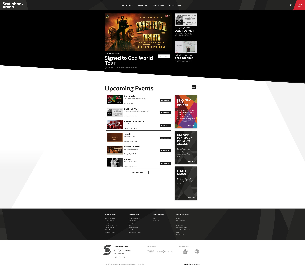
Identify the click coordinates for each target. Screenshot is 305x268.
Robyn (127, 159)
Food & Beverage (133, 227)
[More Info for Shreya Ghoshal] (115, 150)
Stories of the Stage (110, 232)
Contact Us (179, 225)
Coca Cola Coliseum (150, 252)
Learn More (191, 126)
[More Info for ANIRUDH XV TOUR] (115, 124)
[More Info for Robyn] (115, 162)
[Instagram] (124, 257)
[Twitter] (116, 257)
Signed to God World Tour (129, 60)
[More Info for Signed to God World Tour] (138, 32)
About (178, 218)
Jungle (127, 134)
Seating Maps (108, 223)
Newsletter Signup (181, 227)
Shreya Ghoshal (132, 146)
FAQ (130, 225)
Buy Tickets (164, 56)
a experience (192, 264)
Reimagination (180, 234)
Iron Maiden (130, 96)
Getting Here (132, 220)
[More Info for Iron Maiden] (115, 99)
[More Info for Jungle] (115, 137)
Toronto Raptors (109, 227)
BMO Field (165, 252)
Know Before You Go (134, 218)
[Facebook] (120, 257)
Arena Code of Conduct (183, 230)
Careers (178, 223)
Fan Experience (133, 223)
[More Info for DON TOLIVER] (115, 112)
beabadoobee (184, 58)
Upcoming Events (110, 218)
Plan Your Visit (142, 5)
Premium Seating (158, 5)
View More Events (138, 172)
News (177, 232)
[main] (152, 104)
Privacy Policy (141, 264)
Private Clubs (156, 220)
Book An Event (180, 220)
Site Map (134, 264)
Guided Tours (108, 230)
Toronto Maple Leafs (111, 225)
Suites (154, 218)
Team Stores (132, 230)
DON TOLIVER (184, 30)
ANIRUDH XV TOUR (134, 121)
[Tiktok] (128, 256)
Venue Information (175, 5)
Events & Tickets (126, 5)
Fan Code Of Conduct (135, 232)
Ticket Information (110, 220)
